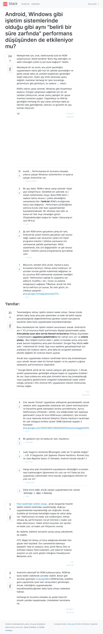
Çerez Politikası (30, 627)
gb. (72, 562)
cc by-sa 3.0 (72, 624)
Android (25, 4)
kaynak (71, 117)
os (18, 114)
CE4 (27, 431)
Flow (27, 496)
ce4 (26, 224)
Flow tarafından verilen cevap (32, 503)
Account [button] (92, 4)
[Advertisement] (45, 141)
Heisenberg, (29, 482)
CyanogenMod (43, 579)
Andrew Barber (31, 181)
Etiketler (36, 4)
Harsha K (70, 114)
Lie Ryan (28, 257)
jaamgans (70, 609)
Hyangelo (29, 442)
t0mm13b (29, 462)
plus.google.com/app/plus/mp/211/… (41, 293)
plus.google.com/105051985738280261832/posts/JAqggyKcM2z (56, 428)
